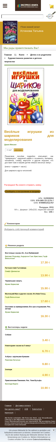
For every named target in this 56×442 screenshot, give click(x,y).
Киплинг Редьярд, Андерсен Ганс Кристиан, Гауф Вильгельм (26, 257)
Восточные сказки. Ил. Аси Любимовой (21, 253)
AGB (26, 409)
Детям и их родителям (40, 55)
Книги (21, 55)
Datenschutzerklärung (41, 439)
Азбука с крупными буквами (17, 357)
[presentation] (9, 150)
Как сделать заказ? (12, 409)
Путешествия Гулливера (15, 268)
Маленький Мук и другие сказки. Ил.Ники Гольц (25, 294)
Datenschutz (37, 409)
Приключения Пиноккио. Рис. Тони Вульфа (23, 380)
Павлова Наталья (12, 360)
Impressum (9, 413)
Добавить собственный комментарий (24, 229)
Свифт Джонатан (12, 271)
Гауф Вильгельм (12, 297)
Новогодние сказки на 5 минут (18, 346)
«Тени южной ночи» (30, 27)
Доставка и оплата (23, 406)
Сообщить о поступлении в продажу (22, 191)
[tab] (9, 150)
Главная (8, 55)
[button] (41, 70)
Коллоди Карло (11, 384)
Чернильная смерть (13, 281)
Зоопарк (8, 370)
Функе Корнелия (12, 284)
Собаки (8, 335)
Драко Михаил (10, 144)
